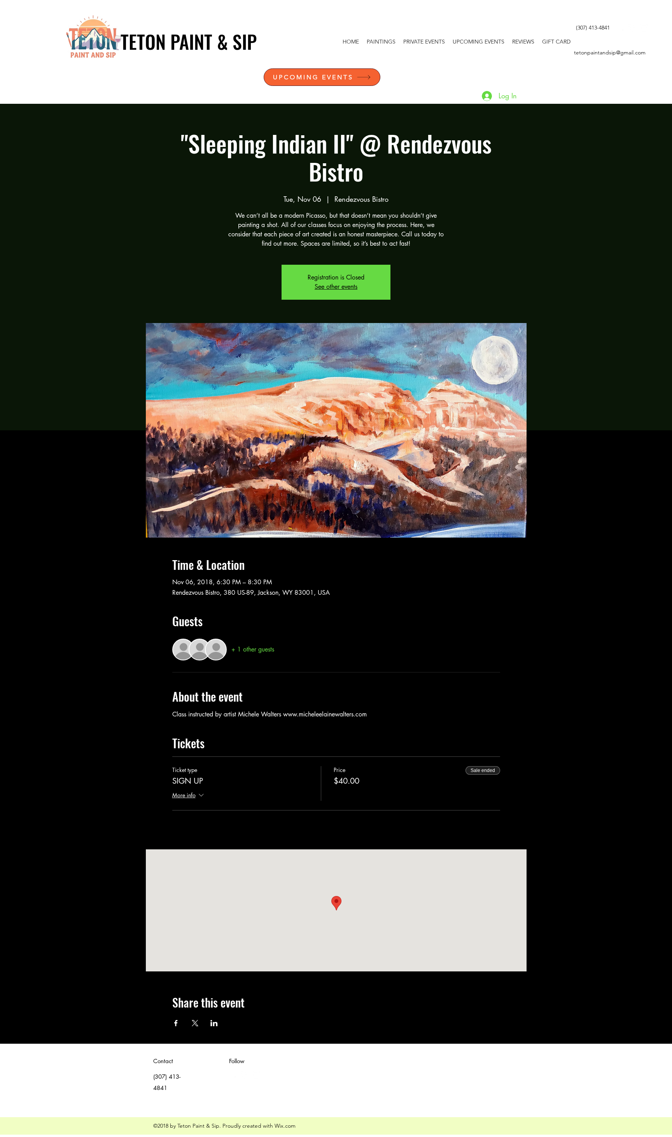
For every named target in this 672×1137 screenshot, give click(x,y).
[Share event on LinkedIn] (214, 1023)
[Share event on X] (195, 1023)
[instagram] (644, 28)
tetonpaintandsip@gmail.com (610, 52)
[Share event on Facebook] (176, 1023)
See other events (336, 287)
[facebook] (632, 28)
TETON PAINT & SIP (189, 41)
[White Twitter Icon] (621, 28)
